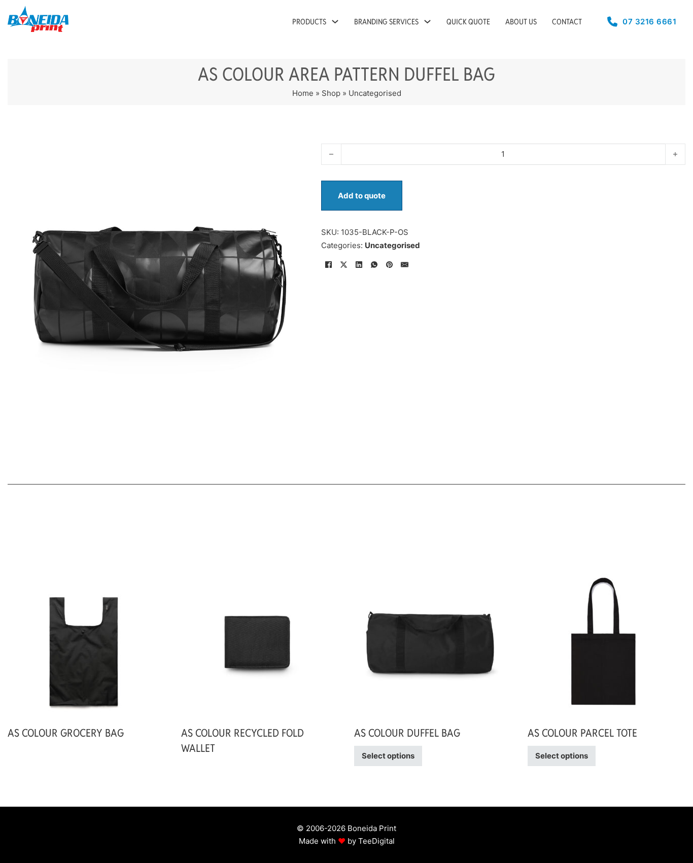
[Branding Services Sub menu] (427, 21)
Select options (388, 756)
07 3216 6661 (649, 21)
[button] (292, 149)
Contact (567, 21)
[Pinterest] (389, 264)
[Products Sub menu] (335, 21)
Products (309, 21)
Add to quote (362, 195)
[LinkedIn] (359, 264)
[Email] (404, 264)
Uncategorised (375, 93)
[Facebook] (328, 264)
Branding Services (386, 21)
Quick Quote (468, 21)
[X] (344, 264)
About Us (521, 21)
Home (303, 93)
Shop (331, 93)
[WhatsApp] (374, 264)
